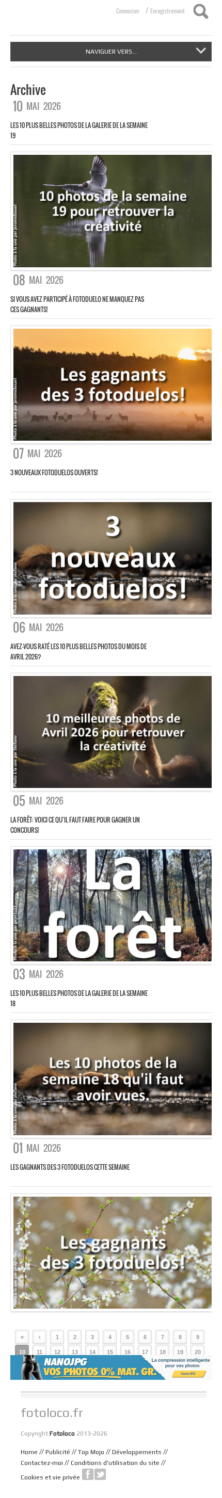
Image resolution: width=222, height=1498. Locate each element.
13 (75, 1352)
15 (110, 1352)
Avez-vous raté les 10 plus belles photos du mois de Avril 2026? (78, 651)
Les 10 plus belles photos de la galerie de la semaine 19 (79, 130)
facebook (87, 1474)
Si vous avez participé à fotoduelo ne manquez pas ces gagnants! (77, 304)
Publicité (57, 1452)
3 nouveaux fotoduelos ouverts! (54, 472)
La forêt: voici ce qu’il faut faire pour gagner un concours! (75, 824)
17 (145, 1352)
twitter (100, 1474)
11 (39, 1352)
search (200, 11)
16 (127, 1352)
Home (29, 1452)
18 (163, 1352)
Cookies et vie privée (50, 1477)
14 (92, 1352)
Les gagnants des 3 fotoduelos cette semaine (70, 1167)
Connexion (127, 11)
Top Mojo (91, 1452)
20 (198, 1352)
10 (22, 1352)
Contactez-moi (42, 1463)
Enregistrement (167, 11)
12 (57, 1352)
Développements (137, 1452)
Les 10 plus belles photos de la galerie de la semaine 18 (79, 998)
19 (180, 1352)
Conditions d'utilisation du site (115, 1463)
